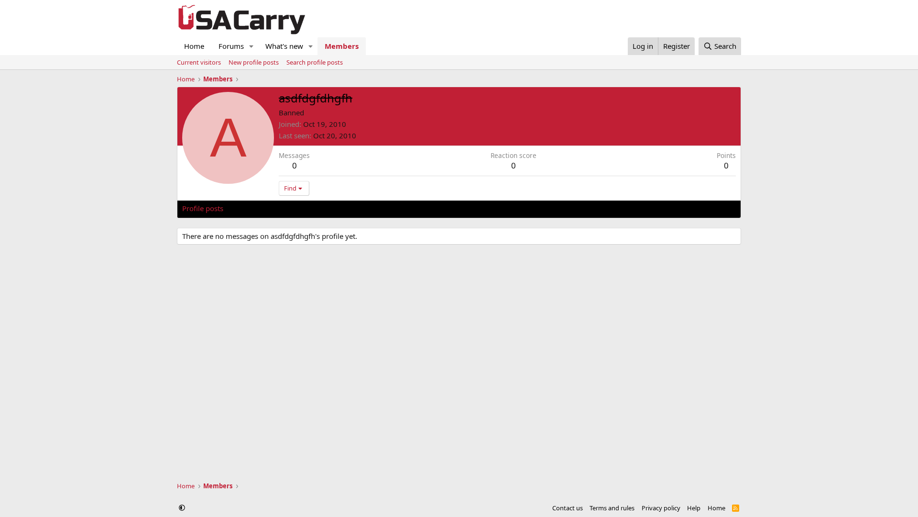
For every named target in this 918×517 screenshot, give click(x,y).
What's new (284, 46)
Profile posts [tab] (202, 208)
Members (342, 46)
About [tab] (335, 208)
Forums (231, 46)
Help (693, 508)
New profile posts (254, 62)
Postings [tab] (301, 208)
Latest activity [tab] (255, 208)
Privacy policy (661, 508)
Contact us (567, 508)
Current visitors (199, 62)
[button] (251, 46)
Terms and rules (612, 508)
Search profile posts (314, 62)
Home (194, 46)
